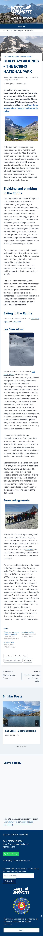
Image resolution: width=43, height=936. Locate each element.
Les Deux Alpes (21, 656)
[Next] (37, 723)
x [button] (41, 916)
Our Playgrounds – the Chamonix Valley (32, 676)
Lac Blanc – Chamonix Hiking (20, 731)
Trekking (27, 660)
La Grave (8, 656)
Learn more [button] (8, 924)
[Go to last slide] (6, 723)
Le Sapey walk (9, 642)
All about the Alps (11, 57)
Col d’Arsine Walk (28, 632)
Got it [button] (21, 930)
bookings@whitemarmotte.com (16, 860)
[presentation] (21, 714)
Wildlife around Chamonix (9, 674)
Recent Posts (15, 77)
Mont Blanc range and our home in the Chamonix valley (21, 108)
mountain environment (13, 660)
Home (6, 77)
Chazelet (17, 322)
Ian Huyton (10, 84)
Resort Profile (26, 57)
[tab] (17, 746)
